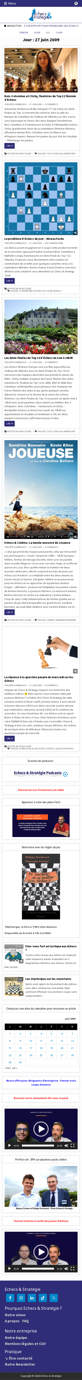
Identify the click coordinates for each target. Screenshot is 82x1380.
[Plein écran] (72, 1145)
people (50, 748)
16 (20, 1048)
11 (41, 1041)
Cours (59, 32)
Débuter (24, 32)
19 (51, 1048)
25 (41, 1055)
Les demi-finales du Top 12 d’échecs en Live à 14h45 (38, 358)
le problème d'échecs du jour (35, 291)
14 (72, 1041)
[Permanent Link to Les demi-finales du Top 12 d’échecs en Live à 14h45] (41, 327)
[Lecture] (9, 1145)
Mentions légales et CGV (25, 1343)
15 (10, 1048)
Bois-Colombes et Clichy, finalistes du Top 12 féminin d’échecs (40, 98)
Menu (12, 3)
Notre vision (15, 1314)
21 (72, 1048)
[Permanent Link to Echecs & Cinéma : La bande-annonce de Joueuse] (41, 489)
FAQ (25, 1320)
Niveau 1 (57, 291)
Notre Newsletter (20, 1364)
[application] (41, 1129)
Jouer (37, 32)
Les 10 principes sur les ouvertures (48, 979)
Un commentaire (54, 243)
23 (20, 1055)
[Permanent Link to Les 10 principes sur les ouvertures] (13, 986)
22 (10, 1055)
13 (61, 1041)
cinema (50, 620)
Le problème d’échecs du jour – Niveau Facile (34, 239)
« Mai (7, 1068)
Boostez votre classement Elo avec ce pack (41, 1098)
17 (30, 1048)
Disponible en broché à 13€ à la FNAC (28, 933)
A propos (12, 1320)
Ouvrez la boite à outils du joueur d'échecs (41, 1221)
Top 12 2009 (53, 153)
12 (51, 1041)
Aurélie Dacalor (28, 748)
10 (30, 1041)
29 (10, 1062)
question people (64, 748)
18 (41, 1048)
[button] (41, 1129)
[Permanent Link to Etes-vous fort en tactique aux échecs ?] (13, 953)
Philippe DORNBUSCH (15, 104)
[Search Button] (76, 3)
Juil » (14, 1068)
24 (30, 1055)
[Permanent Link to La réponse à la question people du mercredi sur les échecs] (41, 651)
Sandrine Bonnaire (65, 620)
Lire (10, 146)
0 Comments (51, 104)
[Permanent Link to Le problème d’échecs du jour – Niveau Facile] (41, 198)
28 (72, 1055)
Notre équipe (16, 1337)
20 (61, 1048)
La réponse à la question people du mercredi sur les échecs (38, 679)
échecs (42, 748)
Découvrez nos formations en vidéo (41, 790)
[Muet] (66, 1145)
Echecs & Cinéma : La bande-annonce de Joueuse (37, 542)
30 (20, 1062)
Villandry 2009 (67, 153)
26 (51, 1055)
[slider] (38, 1145)
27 (61, 1055)
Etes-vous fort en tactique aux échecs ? (51, 948)
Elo (48, 32)
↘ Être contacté (18, 1358)
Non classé (25, 153)
